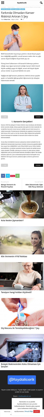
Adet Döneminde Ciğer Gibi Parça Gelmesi (34, 186)
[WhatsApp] (17, 176)
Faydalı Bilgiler (11, 7)
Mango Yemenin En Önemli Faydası (8, 186)
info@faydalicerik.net (24, 396)
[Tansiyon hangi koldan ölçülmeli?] (22, 276)
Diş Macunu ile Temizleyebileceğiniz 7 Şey (20, 328)
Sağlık (22, 9)
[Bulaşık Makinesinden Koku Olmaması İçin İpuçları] (22, 348)
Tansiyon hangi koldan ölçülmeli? (16, 292)
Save (13, 176)
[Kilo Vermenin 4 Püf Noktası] (22, 240)
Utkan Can (7, 19)
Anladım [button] (37, 411)
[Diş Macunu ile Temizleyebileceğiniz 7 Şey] (22, 312)
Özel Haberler (15, 9)
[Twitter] (8, 176)
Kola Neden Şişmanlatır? (12, 220)
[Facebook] (3, 176)
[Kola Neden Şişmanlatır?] (22, 204)
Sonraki (38, 117)
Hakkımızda (7, 411)
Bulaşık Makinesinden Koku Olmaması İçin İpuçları (21, 365)
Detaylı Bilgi (29, 411)
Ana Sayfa (3, 7)
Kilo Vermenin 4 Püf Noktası (14, 256)
